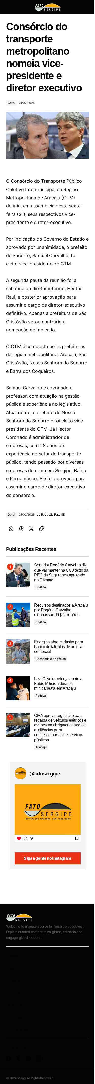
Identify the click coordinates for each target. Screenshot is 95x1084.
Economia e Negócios (50, 659)
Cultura (13, 993)
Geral (11, 103)
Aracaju (41, 747)
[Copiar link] (41, 529)
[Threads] (21, 529)
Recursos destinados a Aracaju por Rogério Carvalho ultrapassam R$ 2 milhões (61, 610)
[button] (9, 7)
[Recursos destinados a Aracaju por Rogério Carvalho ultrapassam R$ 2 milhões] (18, 615)
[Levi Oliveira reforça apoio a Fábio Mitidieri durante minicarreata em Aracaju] (18, 688)
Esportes (15, 1005)
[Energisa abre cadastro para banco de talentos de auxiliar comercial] (18, 651)
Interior (13, 968)
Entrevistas (17, 1029)
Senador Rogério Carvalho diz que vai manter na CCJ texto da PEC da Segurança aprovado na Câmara (61, 572)
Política (41, 587)
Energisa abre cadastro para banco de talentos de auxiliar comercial (59, 647)
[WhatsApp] (11, 529)
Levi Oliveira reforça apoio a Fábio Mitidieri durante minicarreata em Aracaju (58, 683)
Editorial (14, 1017)
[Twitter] (31, 529)
